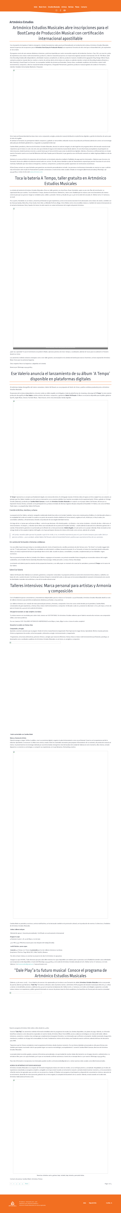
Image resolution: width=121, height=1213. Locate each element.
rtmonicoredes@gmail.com (25, 964)
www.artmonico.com (36, 172)
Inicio (84, 1203)
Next (26, 1183)
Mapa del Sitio (92, 1203)
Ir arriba (108, 1203)
